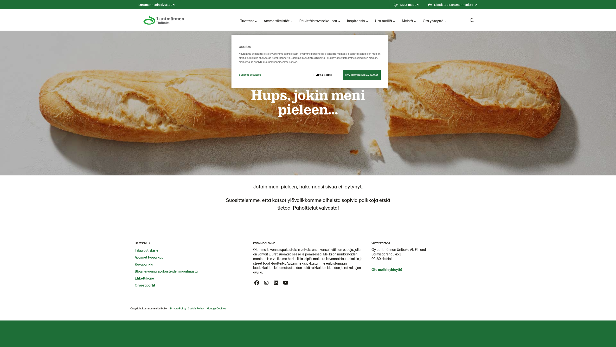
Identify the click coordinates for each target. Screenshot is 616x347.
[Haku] (472, 20)
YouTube (285, 282)
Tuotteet (247, 20)
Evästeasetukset (250, 74)
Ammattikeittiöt (276, 20)
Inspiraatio (356, 20)
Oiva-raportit (145, 285)
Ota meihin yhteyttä (387, 269)
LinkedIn (276, 282)
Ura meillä (383, 20)
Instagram (266, 282)
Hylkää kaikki (323, 74)
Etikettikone (144, 278)
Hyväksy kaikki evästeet (361, 74)
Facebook (256, 282)
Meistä (407, 20)
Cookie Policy (196, 308)
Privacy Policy (178, 308)
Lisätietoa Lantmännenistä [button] (453, 4)
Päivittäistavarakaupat (318, 20)
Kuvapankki (144, 264)
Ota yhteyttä (433, 20)
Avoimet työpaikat (149, 257)
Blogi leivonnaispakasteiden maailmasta (166, 271)
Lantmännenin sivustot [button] (155, 4)
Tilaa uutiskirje (146, 250)
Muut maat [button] (408, 4)
